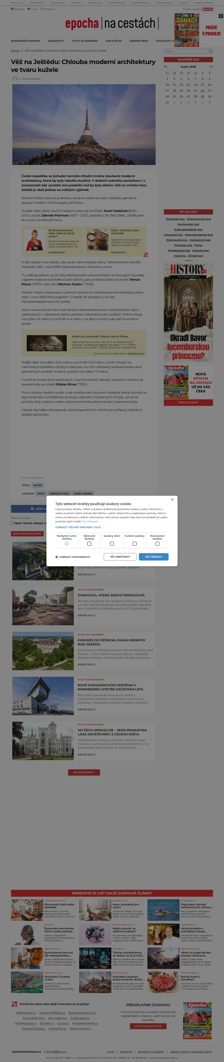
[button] (112, 527)
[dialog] (112, 531)
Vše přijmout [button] (153, 556)
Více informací (90, 521)
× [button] (172, 499)
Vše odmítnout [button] (120, 556)
